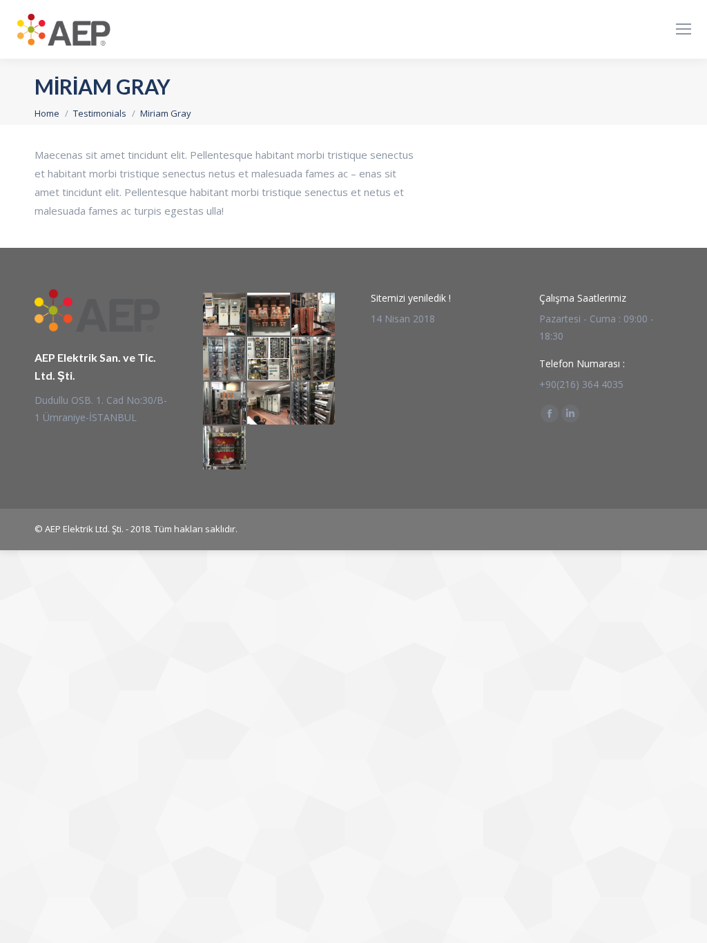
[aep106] (225, 448)
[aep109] (225, 404)
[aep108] (269, 404)
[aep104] (269, 315)
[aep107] (313, 404)
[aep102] (225, 359)
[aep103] (313, 315)
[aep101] (269, 359)
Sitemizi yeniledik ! (411, 297)
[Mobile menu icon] (683, 29)
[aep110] (313, 359)
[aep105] (225, 315)
